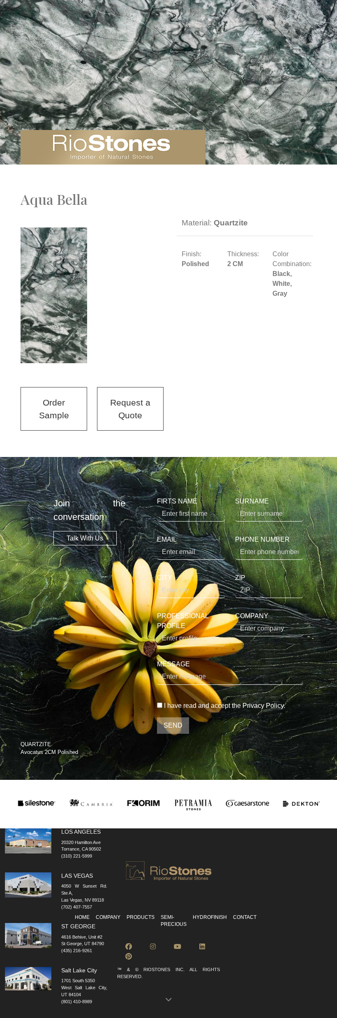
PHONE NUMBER (262, 539)
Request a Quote (130, 409)
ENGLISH (91, 18)
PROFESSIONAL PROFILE (183, 620)
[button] (168, 1000)
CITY (164, 577)
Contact (291, 34)
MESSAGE (173, 664)
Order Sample (54, 409)
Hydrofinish (251, 34)
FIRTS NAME (177, 501)
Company (108, 917)
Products (64, 34)
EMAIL (167, 539)
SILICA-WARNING (275, 18)
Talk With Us (85, 538)
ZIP (240, 577)
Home (82, 917)
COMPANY (251, 615)
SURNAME (252, 501)
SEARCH (43, 18)
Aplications (156, 34)
